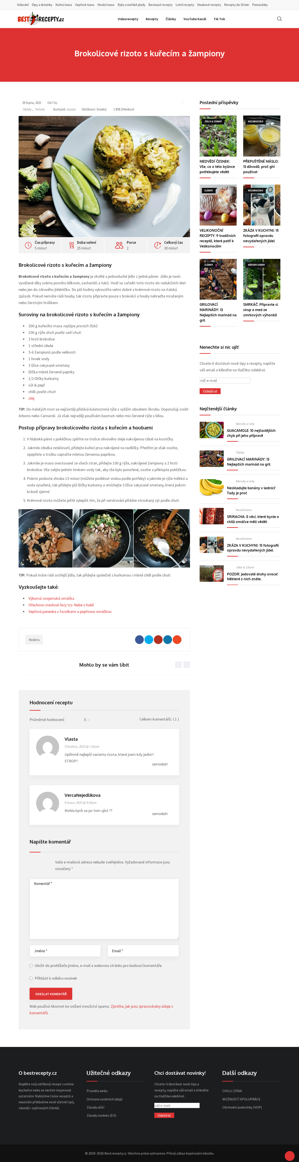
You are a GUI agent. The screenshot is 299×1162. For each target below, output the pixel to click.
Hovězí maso (105, 5)
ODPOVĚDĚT (160, 764)
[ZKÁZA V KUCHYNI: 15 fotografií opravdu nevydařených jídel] (261, 205)
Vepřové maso (84, 5)
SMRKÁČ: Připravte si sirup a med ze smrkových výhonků (260, 309)
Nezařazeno (244, 510)
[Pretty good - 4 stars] (44, 863)
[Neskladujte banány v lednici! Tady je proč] (212, 487)
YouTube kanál (194, 19)
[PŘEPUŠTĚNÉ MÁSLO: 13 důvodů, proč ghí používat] (261, 136)
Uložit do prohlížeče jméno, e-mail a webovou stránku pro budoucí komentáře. (98, 965)
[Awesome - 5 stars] (49, 863)
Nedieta (34, 640)
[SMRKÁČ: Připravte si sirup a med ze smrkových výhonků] (261, 279)
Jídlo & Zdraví (245, 567)
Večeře (40, 109)
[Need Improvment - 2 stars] (36, 863)
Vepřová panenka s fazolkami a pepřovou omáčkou (69, 611)
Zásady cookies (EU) (101, 1115)
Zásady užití (95, 1107)
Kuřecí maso (63, 5)
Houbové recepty (209, 5)
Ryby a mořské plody (131, 5)
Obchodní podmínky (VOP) (242, 1107)
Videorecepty (128, 19)
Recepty (152, 19)
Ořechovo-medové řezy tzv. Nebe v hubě (61, 604)
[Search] (279, 18)
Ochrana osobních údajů (105, 1099)
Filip (55, 103)
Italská (71, 109)
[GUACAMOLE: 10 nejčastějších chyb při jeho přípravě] (212, 430)
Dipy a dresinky (42, 5)
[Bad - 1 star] (32, 863)
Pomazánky (260, 5)
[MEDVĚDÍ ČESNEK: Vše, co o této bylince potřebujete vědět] (218, 136)
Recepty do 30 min (236, 5)
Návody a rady (245, 424)
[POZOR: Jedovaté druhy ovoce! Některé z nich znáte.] (212, 573)
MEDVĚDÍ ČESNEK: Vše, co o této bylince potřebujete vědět (217, 166)
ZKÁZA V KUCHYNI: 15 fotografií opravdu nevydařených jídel (261, 235)
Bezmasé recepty (160, 5)
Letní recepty (185, 5)
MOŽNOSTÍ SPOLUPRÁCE (241, 1099)
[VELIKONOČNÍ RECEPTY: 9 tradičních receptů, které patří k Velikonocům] (218, 205)
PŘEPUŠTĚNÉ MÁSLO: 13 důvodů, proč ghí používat (261, 166)
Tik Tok (219, 19)
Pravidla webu (97, 1091)
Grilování (23, 5)
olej (31, 398)
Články (171, 19)
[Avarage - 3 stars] (40, 863)
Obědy (27, 109)
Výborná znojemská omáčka (51, 598)
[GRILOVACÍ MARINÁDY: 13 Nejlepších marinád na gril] (218, 279)
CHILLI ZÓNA (232, 1091)
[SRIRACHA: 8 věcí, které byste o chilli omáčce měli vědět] (212, 516)
